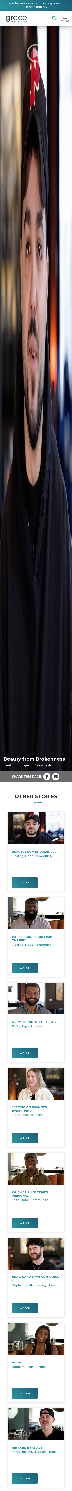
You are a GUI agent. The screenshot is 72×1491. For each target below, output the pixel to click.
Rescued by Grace (27, 1447)
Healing (10, 765)
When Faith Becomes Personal (30, 1193)
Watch (24, 882)
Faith (15, 1026)
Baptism (18, 1285)
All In (17, 1362)
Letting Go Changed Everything (29, 1108)
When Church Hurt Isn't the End (33, 938)
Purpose (36, 1026)
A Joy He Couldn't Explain (34, 1022)
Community (42, 765)
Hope (24, 765)
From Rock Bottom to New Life (35, 1279)
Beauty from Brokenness (34, 851)
